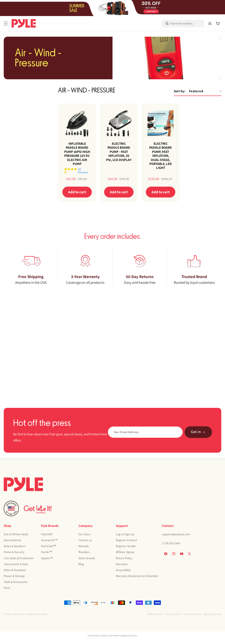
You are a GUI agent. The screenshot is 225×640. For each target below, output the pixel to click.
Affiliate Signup (125, 552)
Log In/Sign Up (125, 534)
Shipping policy (212, 614)
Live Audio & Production (18, 558)
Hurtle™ (46, 552)
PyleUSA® (47, 534)
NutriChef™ (48, 546)
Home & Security (14, 552)
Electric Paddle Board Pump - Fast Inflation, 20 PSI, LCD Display (118, 151)
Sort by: (179, 91)
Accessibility (123, 570)
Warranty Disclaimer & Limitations (137, 576)
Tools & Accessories (16, 582)
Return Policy (124, 558)
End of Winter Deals (16, 534)
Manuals (83, 546)
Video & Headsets (15, 570)
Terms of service (192, 614)
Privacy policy (173, 614)
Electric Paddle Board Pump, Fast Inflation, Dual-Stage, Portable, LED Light (160, 155)
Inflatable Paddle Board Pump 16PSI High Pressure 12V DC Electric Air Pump (77, 153)
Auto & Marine (12, 540)
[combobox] (178, 23)
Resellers (84, 552)
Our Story (84, 534)
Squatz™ (47, 558)
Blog (81, 564)
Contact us (85, 540)
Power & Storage (14, 576)
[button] (6, 23)
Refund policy (155, 614)
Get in (196, 432)
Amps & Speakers (15, 546)
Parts (7, 588)
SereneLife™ (49, 540)
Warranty (121, 564)
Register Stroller (126, 546)
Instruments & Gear (16, 564)
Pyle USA (18, 614)
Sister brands (86, 558)
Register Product (126, 540)
